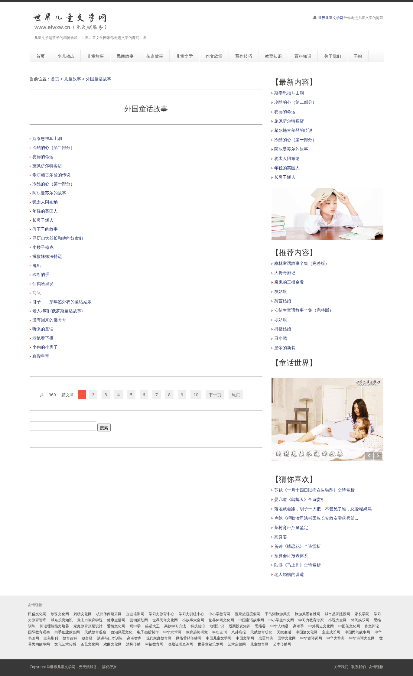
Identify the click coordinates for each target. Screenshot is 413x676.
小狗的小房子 (45, 347)
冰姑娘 (280, 319)
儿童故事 (72, 79)
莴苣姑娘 (282, 301)
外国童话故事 (98, 79)
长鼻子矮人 (43, 220)
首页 (55, 79)
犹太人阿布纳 (45, 202)
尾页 (236, 395)
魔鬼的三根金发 (289, 282)
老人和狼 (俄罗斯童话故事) (57, 311)
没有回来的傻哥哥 (49, 320)
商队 (36, 292)
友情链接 (376, 666)
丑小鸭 (280, 338)
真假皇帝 (40, 356)
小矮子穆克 (43, 247)
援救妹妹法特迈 (47, 256)
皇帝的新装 (284, 347)
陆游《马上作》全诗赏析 (297, 565)
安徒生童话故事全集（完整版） (303, 310)
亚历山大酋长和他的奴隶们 (57, 238)
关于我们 (341, 666)
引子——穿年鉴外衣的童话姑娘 (62, 301)
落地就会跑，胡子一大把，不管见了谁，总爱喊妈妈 (323, 509)
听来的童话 (43, 329)
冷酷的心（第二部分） (53, 147)
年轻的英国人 (45, 211)
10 (195, 395)
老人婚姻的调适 (289, 574)
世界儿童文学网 (330, 17)
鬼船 (36, 265)
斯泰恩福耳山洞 (47, 138)
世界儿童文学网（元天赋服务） (75, 666)
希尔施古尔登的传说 (51, 174)
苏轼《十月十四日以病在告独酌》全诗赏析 (314, 490)
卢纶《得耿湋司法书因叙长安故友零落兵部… (316, 518)
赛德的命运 (43, 156)
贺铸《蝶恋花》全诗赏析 (297, 546)
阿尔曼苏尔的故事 (49, 193)
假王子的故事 (45, 229)
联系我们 (358, 666)
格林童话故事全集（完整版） (301, 263)
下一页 (215, 395)
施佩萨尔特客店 (47, 165)
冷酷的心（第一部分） (53, 184)
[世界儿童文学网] (70, 22)
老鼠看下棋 (43, 338)
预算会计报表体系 (291, 555)
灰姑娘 (280, 291)
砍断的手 (40, 274)
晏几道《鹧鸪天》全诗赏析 (299, 499)
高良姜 (280, 537)
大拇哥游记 (284, 272)
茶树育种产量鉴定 (291, 527)
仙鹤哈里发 (43, 283)
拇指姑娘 (282, 329)
